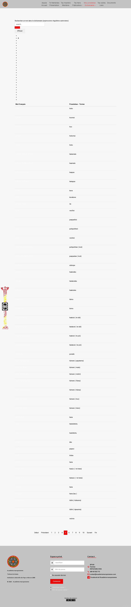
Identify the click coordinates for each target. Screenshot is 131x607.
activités (19, 494)
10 (83, 533)
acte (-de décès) (21, 367)
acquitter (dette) (21, 318)
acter (17, 424)
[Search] (17, 27)
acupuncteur (20, 500)
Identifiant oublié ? (59, 587)
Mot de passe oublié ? (60, 590)
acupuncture (20, 519)
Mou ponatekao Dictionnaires (90, 4)
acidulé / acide (21, 204)
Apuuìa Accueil (44, 4)
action (18, 462)
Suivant (89, 533)
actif (17, 455)
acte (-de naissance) (23, 381)
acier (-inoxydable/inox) (24, 247)
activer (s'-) (20, 469)
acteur (18, 442)
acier (17, 211)
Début (36, 533)
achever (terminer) (22, 172)
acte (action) (20, 417)
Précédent (45, 533)
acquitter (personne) (23, 336)
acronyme (19, 354)
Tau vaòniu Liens (102, 4)
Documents (111, 3)
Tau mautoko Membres (66, 4)
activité (18, 487)
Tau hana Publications (77, 4)
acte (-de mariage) (22, 374)
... (69, 111)
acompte (19, 265)
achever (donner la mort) (24, 154)
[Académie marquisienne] (5, 4)
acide (17, 191)
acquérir (18, 272)
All (19, 36)
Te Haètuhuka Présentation (54, 4)
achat (17, 108)
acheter (18, 118)
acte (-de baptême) (22, 361)
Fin (96, 533)
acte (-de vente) (21, 399)
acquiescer (19, 299)
